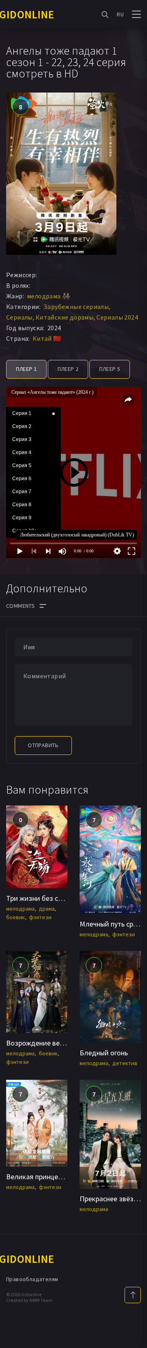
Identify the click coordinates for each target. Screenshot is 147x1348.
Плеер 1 (26, 369)
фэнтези (40, 917)
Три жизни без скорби (42, 898)
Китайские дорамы (65, 317)
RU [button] (120, 14)
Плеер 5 (109, 369)
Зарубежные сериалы (76, 306)
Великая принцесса (37, 1176)
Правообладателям (32, 1279)
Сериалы (19, 317)
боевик (15, 917)
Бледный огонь (104, 1052)
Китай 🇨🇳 (47, 338)
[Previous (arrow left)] (14, 674)
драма (47, 908)
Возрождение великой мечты (53, 1043)
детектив (124, 1063)
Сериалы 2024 (117, 317)
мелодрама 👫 (48, 296)
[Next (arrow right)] (132, 674)
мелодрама (20, 908)
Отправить (43, 745)
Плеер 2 (68, 369)
